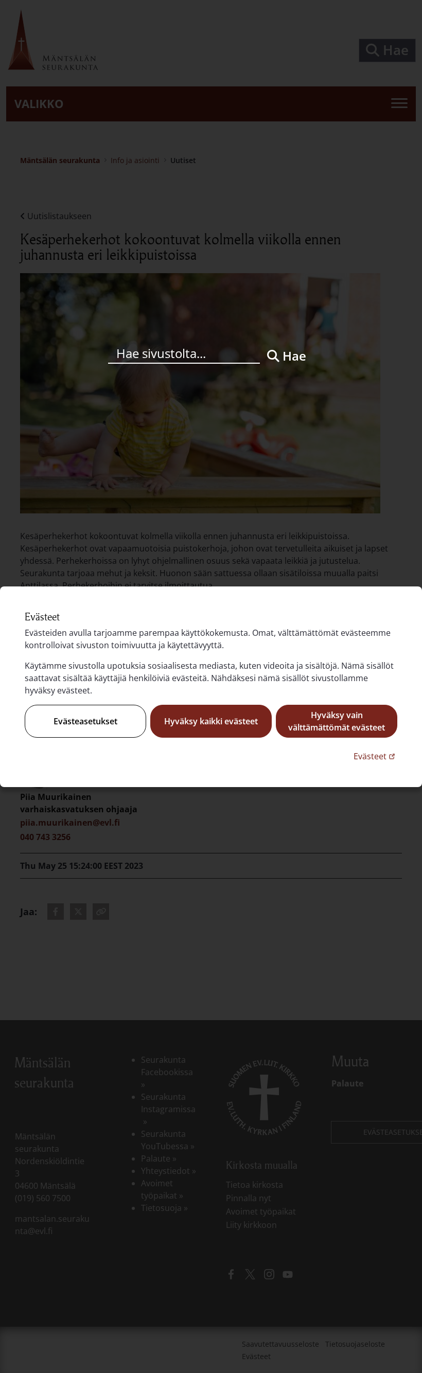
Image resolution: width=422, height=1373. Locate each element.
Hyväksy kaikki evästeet (211, 721)
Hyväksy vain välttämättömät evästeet (336, 721)
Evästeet (375, 756)
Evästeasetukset (85, 721)
